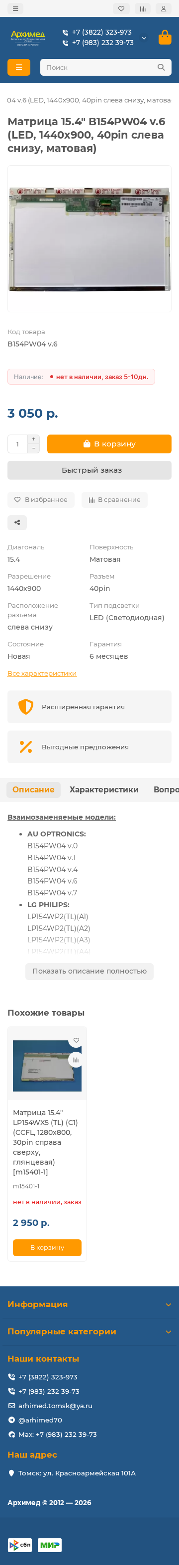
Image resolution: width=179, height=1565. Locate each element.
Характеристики (104, 789)
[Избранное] (121, 8)
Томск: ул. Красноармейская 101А (77, 1473)
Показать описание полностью (89, 971)
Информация (37, 1304)
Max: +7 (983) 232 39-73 (57, 1434)
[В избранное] (76, 1040)
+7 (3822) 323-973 (102, 32)
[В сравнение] (76, 1060)
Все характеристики (42, 673)
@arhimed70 (40, 1420)
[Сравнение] (143, 8)
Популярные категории (61, 1331)
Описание (33, 789)
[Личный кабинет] (164, 8)
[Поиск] (161, 67)
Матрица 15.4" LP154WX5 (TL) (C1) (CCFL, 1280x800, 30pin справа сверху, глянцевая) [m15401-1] (45, 1142)
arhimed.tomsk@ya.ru (55, 1406)
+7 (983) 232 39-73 (103, 43)
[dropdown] (15, 8)
